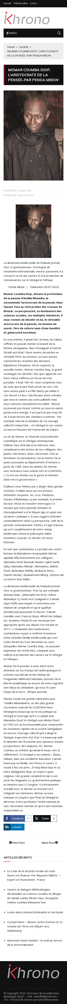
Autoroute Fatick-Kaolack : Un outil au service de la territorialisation (34, 942)
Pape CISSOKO (26, 195)
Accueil (7, 3)
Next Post (48, 842)
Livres (33, 3)
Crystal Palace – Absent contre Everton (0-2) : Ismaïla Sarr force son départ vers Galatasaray (35, 926)
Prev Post (18, 842)
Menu (12, 33)
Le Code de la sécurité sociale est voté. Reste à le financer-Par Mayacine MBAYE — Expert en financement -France (34, 875)
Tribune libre (21, 3)
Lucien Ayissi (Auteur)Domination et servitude (35, 912)
